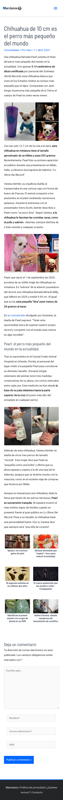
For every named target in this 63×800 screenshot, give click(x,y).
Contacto (37, 792)
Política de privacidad (32, 787)
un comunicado (16, 315)
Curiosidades (11, 50)
